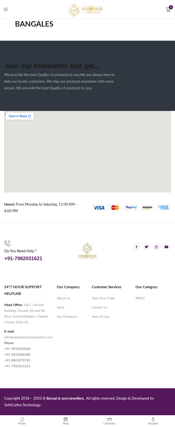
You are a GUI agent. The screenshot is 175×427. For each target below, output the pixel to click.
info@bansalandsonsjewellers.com (28, 337)
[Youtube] (166, 247)
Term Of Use (100, 316)
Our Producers (67, 316)
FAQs (60, 307)
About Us (63, 298)
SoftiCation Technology (22, 405)
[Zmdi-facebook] (136, 247)
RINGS (140, 298)
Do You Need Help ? (20, 251)
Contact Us (99, 307)
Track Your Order (103, 298)
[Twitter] (146, 247)
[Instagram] (156, 247)
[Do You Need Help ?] (7, 243)
